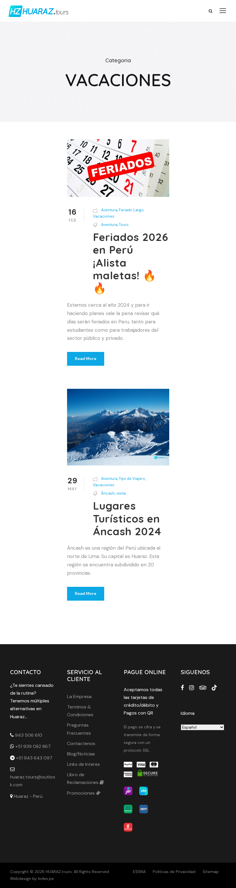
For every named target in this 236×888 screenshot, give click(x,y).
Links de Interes (83, 764)
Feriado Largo (131, 210)
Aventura (109, 210)
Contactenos (81, 743)
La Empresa (79, 696)
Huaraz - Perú (28, 796)
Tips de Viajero (132, 478)
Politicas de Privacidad (174, 871)
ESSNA (139, 871)
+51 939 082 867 (33, 746)
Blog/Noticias (81, 754)
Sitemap (211, 871)
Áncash (108, 493)
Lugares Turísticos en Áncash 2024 (127, 518)
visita (121, 493)
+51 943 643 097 (34, 758)
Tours (124, 224)
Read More (85, 358)
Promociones (81, 793)
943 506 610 (28, 735)
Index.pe (46, 878)
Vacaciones (103, 216)
